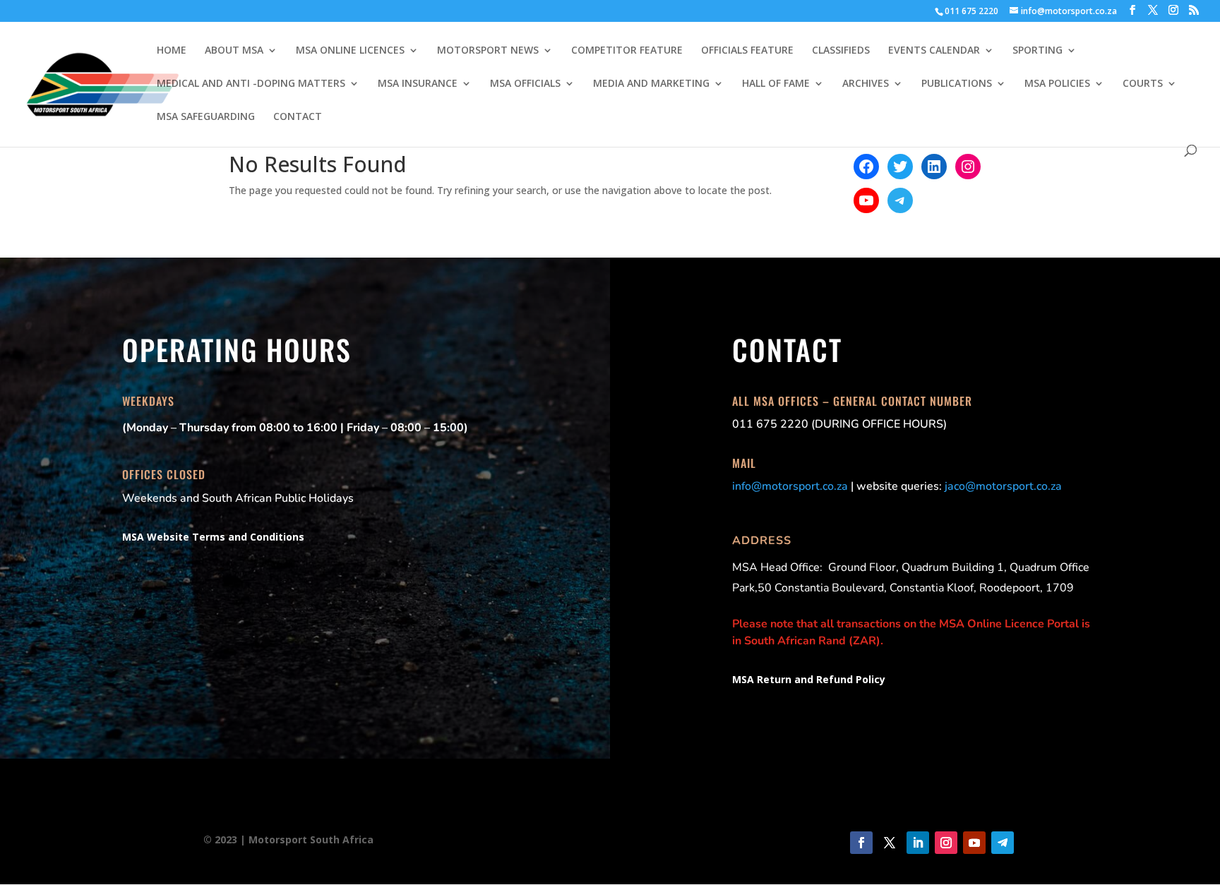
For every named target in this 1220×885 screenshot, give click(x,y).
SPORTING (1037, 50)
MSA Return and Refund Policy (808, 679)
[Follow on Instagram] (946, 842)
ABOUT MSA (234, 50)
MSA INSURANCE (418, 84)
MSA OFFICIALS (525, 84)
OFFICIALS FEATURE (747, 50)
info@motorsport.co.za (790, 486)
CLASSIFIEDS (841, 50)
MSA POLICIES (1057, 84)
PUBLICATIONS (956, 84)
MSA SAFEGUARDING (206, 117)
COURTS (1143, 84)
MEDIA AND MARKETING (651, 84)
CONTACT (297, 117)
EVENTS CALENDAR (934, 50)
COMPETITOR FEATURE (627, 50)
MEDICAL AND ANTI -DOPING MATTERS (251, 84)
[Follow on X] (889, 842)
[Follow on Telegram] (1002, 842)
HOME (171, 50)
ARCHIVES (865, 84)
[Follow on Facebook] (861, 842)
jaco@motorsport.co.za (1003, 486)
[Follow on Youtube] (974, 842)
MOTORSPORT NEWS (488, 50)
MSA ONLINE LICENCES (350, 50)
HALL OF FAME (776, 84)
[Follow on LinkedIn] (918, 842)
